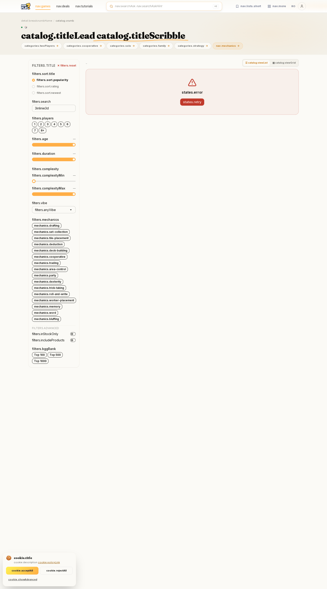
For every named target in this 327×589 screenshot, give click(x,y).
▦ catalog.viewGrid (284, 62)
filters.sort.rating (48, 86)
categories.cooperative (84, 45)
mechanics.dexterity (47, 281)
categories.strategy (193, 45)
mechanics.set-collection (51, 231)
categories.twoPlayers (41, 45)
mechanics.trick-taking (49, 287)
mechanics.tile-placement (51, 238)
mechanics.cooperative (49, 256)
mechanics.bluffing (46, 319)
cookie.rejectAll (56, 570)
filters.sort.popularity (52, 80)
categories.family (156, 45)
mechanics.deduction (48, 244)
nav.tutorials (84, 6)
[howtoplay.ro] (25, 6)
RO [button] (293, 6)
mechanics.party (45, 275)
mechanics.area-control (50, 269)
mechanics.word (45, 312)
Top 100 (39, 354)
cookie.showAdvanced (22, 579)
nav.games (42, 6)
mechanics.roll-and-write (51, 294)
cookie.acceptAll (22, 570)
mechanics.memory (47, 306)
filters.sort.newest (49, 92)
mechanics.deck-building (50, 250)
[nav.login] (302, 6)
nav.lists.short (250, 6)
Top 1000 (40, 361)
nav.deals (63, 6)
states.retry (192, 102)
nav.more (279, 6)
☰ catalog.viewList (256, 62)
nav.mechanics (228, 45)
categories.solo (122, 45)
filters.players (43, 118)
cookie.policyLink (49, 562)
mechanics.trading (46, 263)
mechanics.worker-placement (54, 300)
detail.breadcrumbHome (36, 20)
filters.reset (66, 65)
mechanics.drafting (46, 225)
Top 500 (55, 354)
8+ (42, 130)
